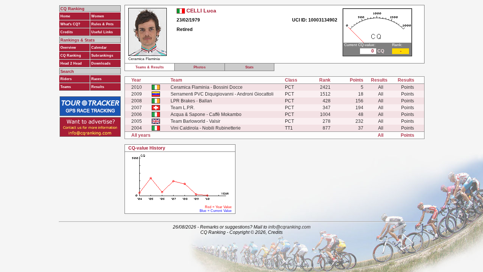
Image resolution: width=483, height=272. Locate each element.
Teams (65, 87)
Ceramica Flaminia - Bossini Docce (207, 87)
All (380, 87)
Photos (200, 67)
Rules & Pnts (102, 24)
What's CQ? (70, 24)
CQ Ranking (70, 55)
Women (97, 16)
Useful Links (102, 32)
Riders (66, 79)
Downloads (101, 63)
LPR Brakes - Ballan (191, 101)
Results (97, 87)
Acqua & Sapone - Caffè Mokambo (206, 114)
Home (65, 16)
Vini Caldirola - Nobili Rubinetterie (206, 128)
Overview (68, 47)
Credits (66, 32)
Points (407, 87)
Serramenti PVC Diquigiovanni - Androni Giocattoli (222, 94)
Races (96, 79)
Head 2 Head (71, 63)
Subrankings (102, 55)
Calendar (99, 47)
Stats (249, 67)
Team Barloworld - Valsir (195, 121)
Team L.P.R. (183, 107)
